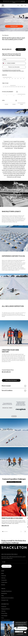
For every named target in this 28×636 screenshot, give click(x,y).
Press (2, 617)
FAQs (2, 595)
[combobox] (4, 63)
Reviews (3, 584)
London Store (4, 582)
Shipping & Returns (5, 609)
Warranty (3, 611)
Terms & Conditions (5, 620)
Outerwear (3, 575)
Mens (2, 573)
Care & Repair (4, 615)
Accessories (4, 580)
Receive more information (14, 67)
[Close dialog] (26, 622)
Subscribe (6, 566)
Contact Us (3, 606)
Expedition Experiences (6, 591)
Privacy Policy (4, 613)
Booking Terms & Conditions (7, 597)
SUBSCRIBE (20, 631)
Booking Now (4, 593)
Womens (3, 578)
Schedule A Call (4, 600)
